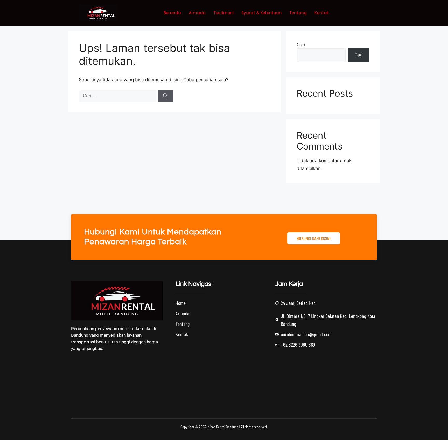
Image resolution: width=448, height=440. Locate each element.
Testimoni (223, 13)
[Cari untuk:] (118, 95)
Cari (301, 44)
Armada (197, 13)
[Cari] (165, 96)
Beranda (172, 13)
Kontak (321, 13)
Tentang (298, 13)
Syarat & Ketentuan (261, 13)
